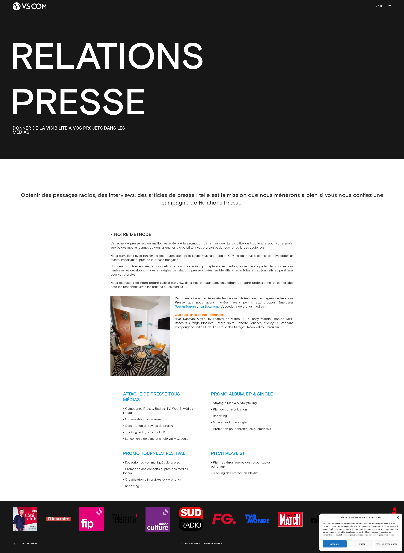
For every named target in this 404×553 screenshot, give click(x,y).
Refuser (361, 544)
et (187, 307)
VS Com (193, 543)
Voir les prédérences (387, 544)
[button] (397, 517)
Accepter (334, 544)
